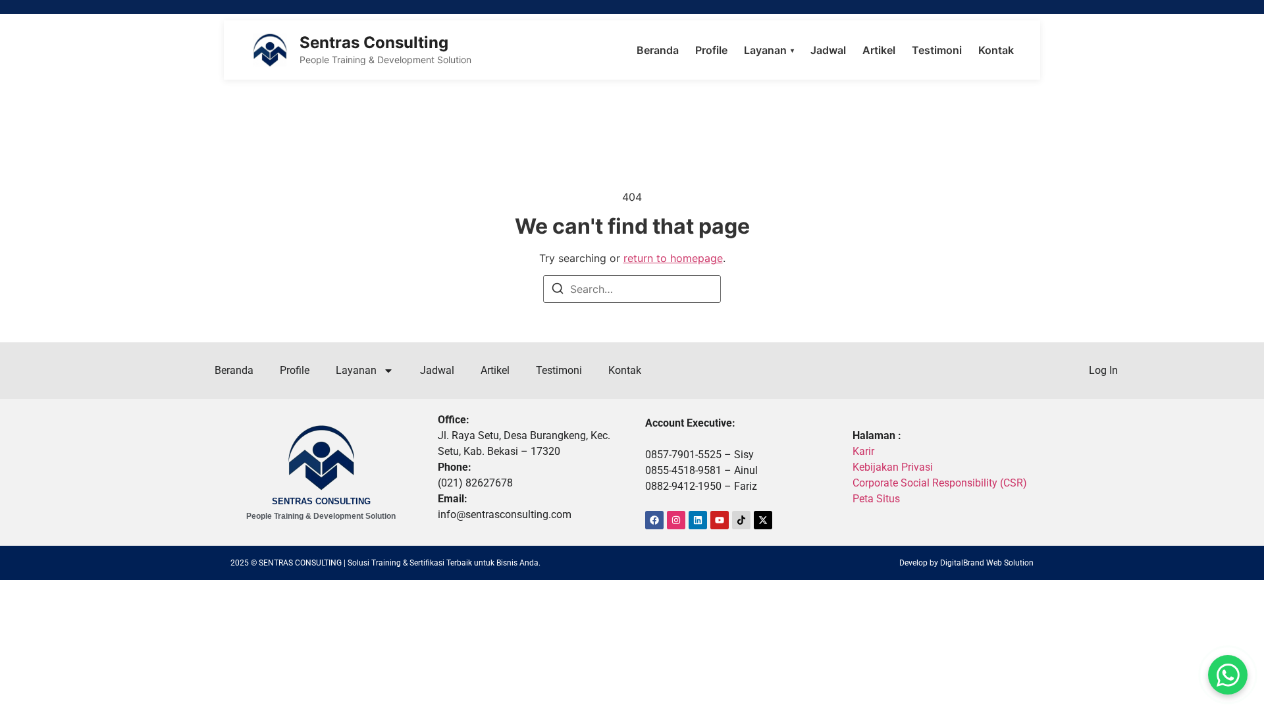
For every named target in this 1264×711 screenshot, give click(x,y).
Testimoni (937, 50)
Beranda (658, 50)
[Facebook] (654, 520)
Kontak (996, 50)
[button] (1228, 675)
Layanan (769, 50)
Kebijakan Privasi (893, 467)
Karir (863, 451)
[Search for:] (632, 289)
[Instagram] (676, 520)
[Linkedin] (698, 520)
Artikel (878, 50)
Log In (1103, 370)
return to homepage (673, 258)
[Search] (557, 290)
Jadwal (828, 50)
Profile (711, 50)
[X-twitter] (763, 520)
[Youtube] (719, 520)
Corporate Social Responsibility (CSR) (940, 483)
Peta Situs (876, 498)
